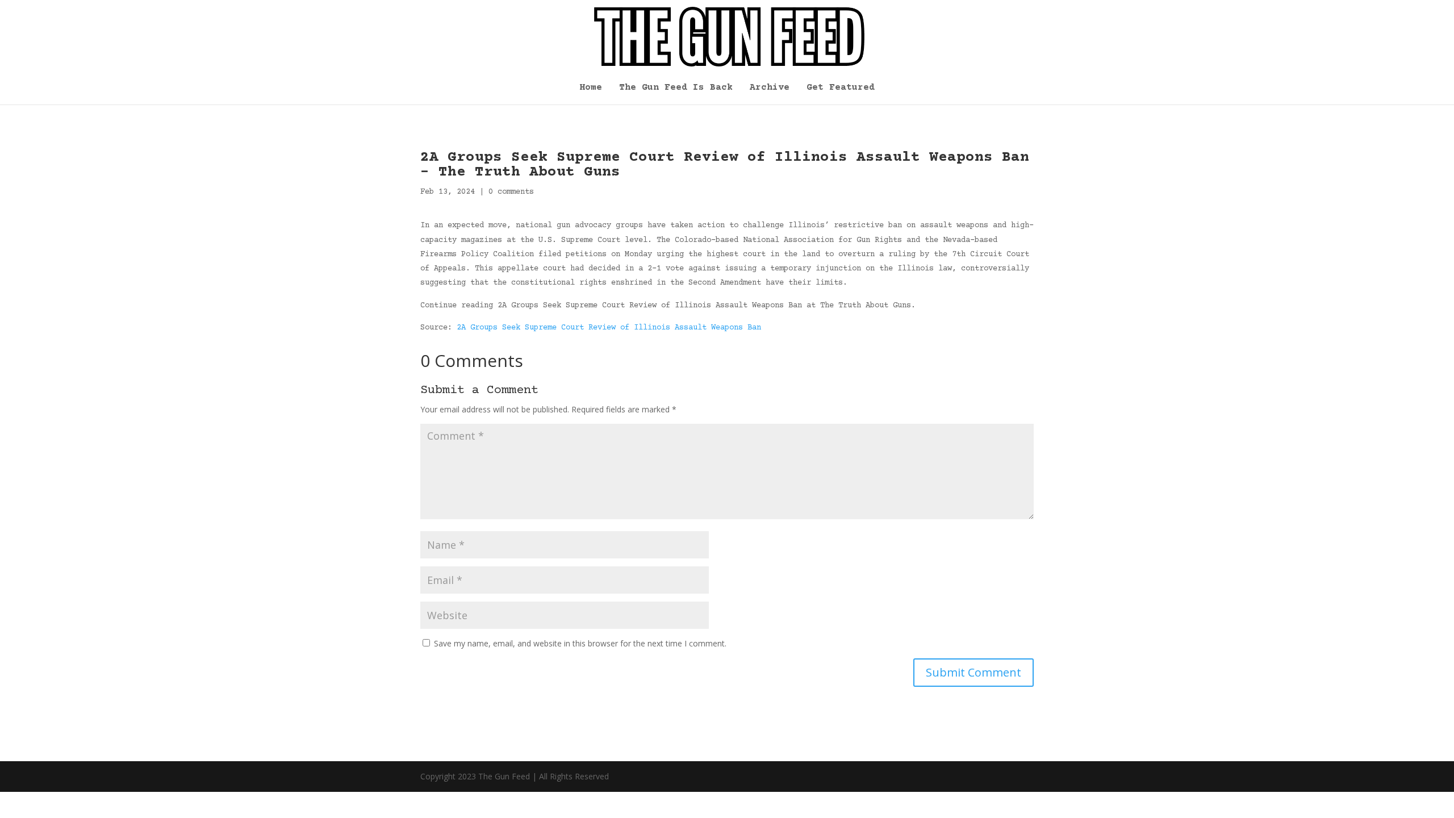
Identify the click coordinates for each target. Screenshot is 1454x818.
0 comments (511, 192)
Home (590, 88)
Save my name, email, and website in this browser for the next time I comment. (580, 643)
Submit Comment (973, 672)
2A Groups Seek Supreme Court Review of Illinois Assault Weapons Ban (609, 327)
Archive (769, 88)
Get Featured (841, 88)
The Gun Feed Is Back (676, 88)
